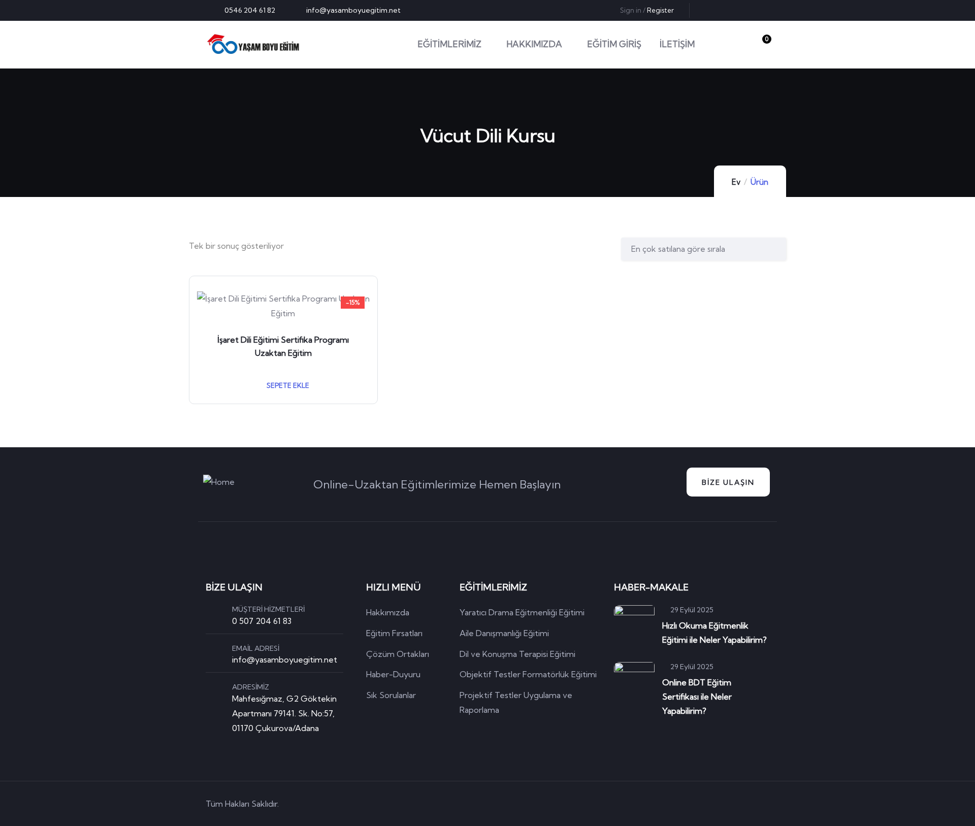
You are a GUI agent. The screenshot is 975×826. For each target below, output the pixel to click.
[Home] (253, 44)
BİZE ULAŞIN (728, 482)
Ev (736, 182)
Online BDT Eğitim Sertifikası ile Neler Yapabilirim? (697, 696)
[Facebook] (729, 10)
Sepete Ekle (287, 385)
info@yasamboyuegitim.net (284, 659)
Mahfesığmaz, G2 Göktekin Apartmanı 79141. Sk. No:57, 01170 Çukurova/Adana (284, 713)
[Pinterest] (745, 10)
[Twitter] (712, 10)
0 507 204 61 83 (261, 621)
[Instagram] (762, 10)
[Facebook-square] (705, 804)
